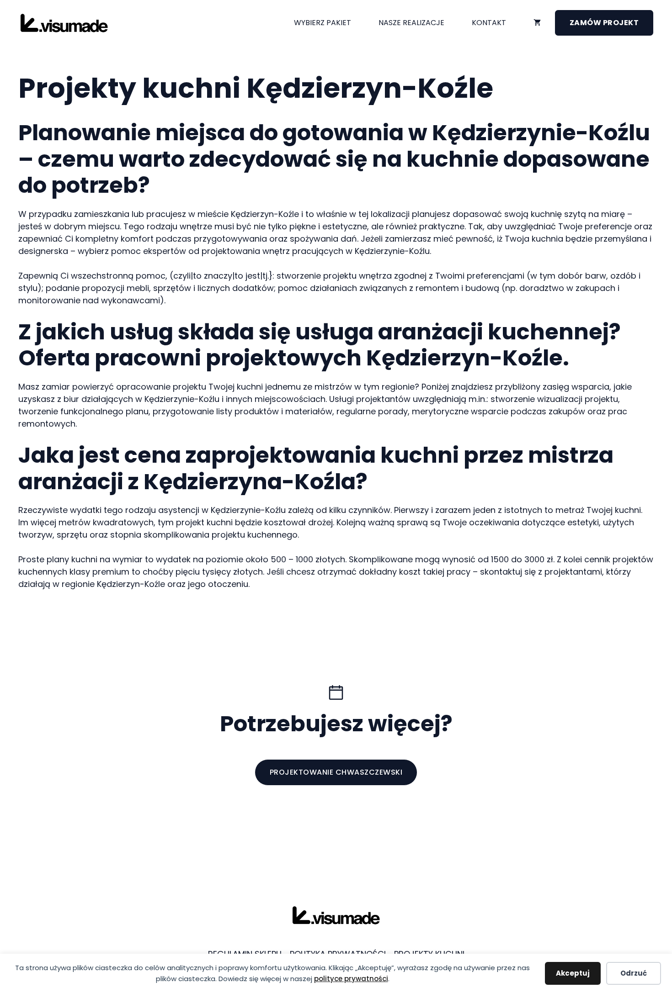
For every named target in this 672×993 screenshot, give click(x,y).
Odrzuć (633, 973)
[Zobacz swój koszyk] (537, 23)
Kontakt (489, 22)
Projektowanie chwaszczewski (336, 772)
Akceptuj (573, 973)
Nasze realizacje (411, 22)
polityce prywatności (351, 978)
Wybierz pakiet (322, 22)
